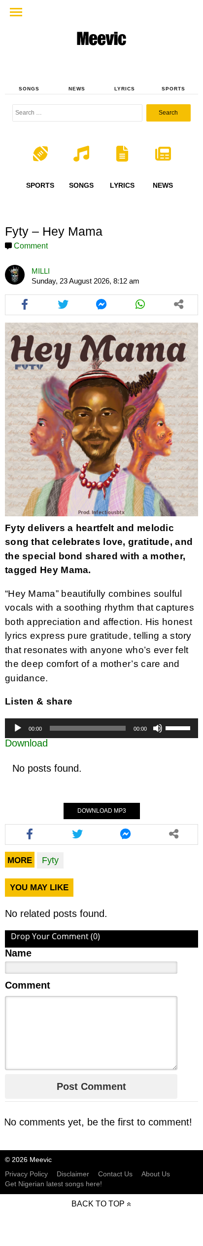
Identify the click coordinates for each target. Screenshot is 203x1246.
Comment (31, 246)
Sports (173, 88)
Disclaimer (73, 1174)
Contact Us (115, 1174)
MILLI (41, 271)
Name (18, 953)
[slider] (179, 727)
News (76, 88)
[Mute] (158, 728)
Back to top (98, 1204)
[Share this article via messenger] (101, 305)
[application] (101, 728)
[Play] (18, 728)
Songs (29, 88)
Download (26, 743)
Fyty (50, 860)
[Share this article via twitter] (63, 305)
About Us (155, 1174)
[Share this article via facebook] (24, 305)
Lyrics (124, 88)
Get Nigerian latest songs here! (53, 1184)
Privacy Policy (26, 1174)
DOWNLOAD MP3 (101, 810)
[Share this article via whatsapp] (140, 305)
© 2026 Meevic (28, 1159)
